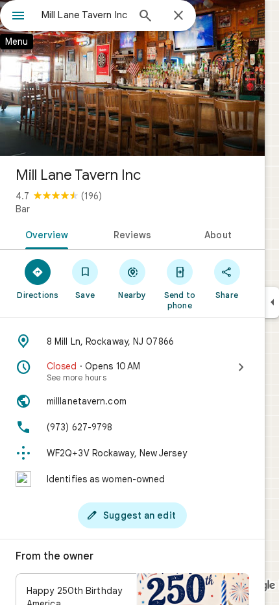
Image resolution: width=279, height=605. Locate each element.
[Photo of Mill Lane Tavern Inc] (132, 78)
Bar (23, 209)
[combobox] (84, 15)
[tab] (44, 233)
